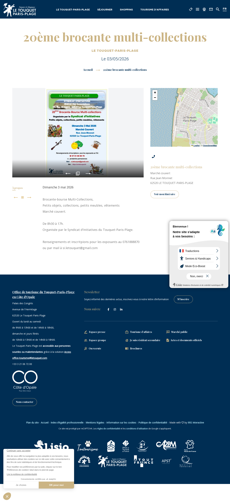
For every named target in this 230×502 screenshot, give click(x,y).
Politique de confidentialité (152, 422)
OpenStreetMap (210, 145)
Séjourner (104, 10)
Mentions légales (95, 422)
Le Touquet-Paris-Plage (73, 10)
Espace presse (97, 332)
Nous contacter (24, 402)
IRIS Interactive (196, 422)
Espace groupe (97, 340)
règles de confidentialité (108, 428)
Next (88, 173)
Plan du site (32, 422)
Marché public (179, 332)
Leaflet (196, 145)
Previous (67, 173)
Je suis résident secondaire (145, 340)
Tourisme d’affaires (154, 10)
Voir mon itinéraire (164, 194)
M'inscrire (183, 299)
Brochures (136, 348)
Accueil (88, 69)
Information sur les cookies (121, 422)
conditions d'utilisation (137, 428)
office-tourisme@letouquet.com (29, 358)
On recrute (95, 348)
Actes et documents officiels (186, 340)
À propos (17, 188)
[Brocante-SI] (78, 132)
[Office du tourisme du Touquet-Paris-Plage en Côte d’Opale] (19, 9)
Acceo (67, 351)
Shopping (126, 10)
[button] (154, 92)
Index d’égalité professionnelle (67, 422)
